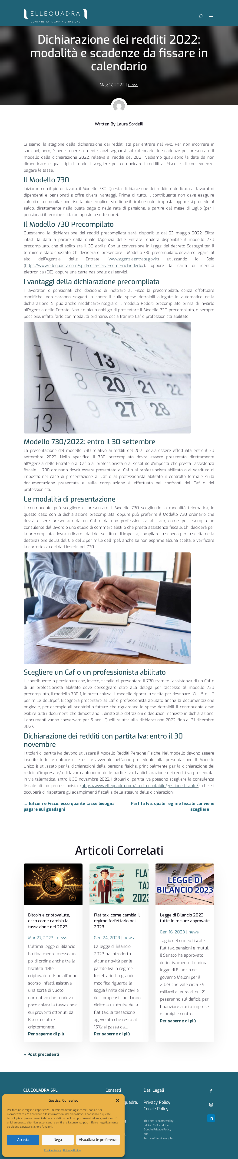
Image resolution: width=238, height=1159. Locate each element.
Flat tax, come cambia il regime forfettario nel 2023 (117, 920)
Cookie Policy (52, 1150)
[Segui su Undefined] (211, 1104)
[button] (117, 1100)
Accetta (23, 1139)
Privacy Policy (72, 1150)
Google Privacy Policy (157, 1129)
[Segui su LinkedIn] (211, 1118)
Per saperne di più (46, 1034)
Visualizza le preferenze (98, 1139)
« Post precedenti (41, 1054)
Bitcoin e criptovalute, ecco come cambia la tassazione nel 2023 (49, 920)
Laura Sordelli (130, 124)
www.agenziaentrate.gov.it (133, 259)
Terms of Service (154, 1138)
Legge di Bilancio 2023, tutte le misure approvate (185, 918)
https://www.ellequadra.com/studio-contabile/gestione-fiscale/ (140, 785)
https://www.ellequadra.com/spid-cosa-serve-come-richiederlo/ (84, 265)
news (133, 85)
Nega (58, 1139)
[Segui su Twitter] (211, 1091)
